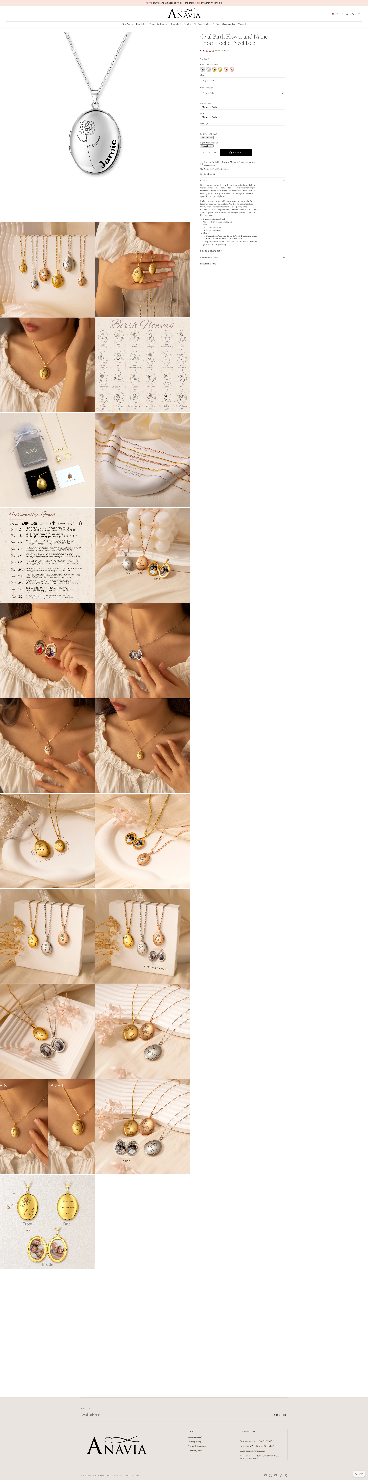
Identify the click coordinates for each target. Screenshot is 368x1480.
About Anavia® (195, 1437)
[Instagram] (270, 1475)
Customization (206, 88)
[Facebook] (265, 1475)
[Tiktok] (280, 1475)
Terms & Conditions (197, 1446)
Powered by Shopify (114, 1475)
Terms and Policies (132, 1475)
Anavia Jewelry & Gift (96, 1475)
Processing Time (208, 264)
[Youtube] (275, 1475)
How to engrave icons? (211, 251)
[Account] (353, 14)
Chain (203, 75)
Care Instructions (209, 257)
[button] (242, 103)
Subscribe (280, 1415)
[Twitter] (286, 1475)
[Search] (347, 14)
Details (203, 181)
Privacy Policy (194, 1442)
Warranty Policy (195, 1451)
